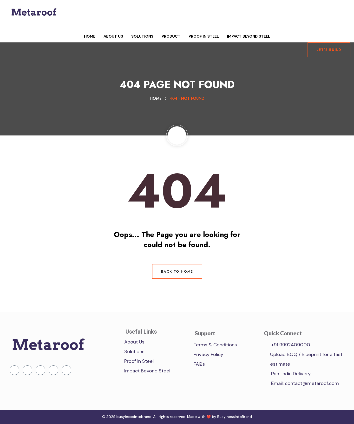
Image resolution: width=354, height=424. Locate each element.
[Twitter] (27, 370)
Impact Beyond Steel (248, 36)
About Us (113, 36)
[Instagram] (66, 370)
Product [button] (171, 36)
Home (89, 36)
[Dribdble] (53, 370)
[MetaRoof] (34, 18)
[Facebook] (14, 370)
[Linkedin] (40, 370)
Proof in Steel (204, 36)
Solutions (142, 36)
